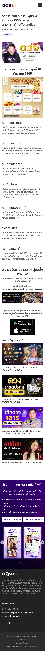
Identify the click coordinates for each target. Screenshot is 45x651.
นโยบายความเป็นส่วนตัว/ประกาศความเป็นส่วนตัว (22, 647)
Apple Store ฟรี (14, 519)
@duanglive (14, 615)
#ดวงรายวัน (7, 34)
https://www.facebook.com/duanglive (25, 289)
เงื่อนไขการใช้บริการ (22, 643)
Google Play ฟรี (36, 519)
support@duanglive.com (22, 612)
